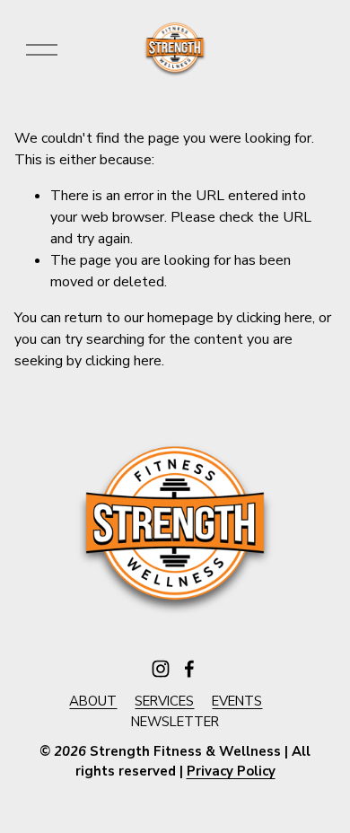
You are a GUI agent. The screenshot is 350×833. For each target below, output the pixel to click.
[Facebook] (189, 669)
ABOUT (93, 701)
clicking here (274, 318)
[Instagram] (161, 669)
